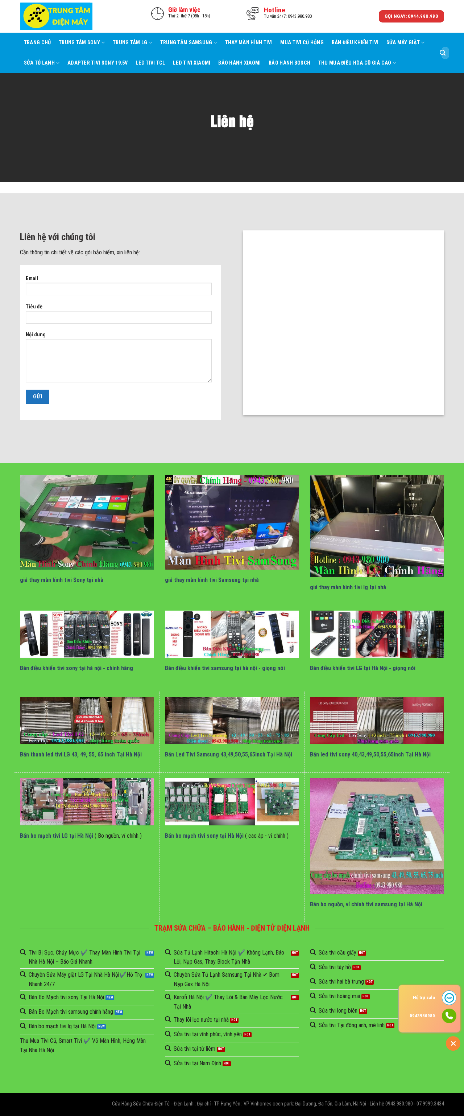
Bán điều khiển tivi (355, 43)
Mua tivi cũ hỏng (302, 43)
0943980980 (422, 1015)
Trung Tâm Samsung (186, 43)
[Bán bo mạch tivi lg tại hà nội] (87, 801)
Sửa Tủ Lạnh (39, 63)
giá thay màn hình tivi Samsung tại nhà (212, 580)
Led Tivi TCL (150, 63)
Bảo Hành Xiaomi (239, 63)
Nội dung (36, 335)
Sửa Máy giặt (403, 43)
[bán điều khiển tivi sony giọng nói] (87, 634)
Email (32, 278)
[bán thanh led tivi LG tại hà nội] (87, 720)
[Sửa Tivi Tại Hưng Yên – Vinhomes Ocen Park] (56, 16)
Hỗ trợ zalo (424, 997)
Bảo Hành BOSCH (289, 63)
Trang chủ (37, 43)
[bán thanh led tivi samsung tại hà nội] (232, 720)
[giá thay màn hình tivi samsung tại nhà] (232, 522)
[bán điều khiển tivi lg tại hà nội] (377, 634)
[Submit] (442, 53)
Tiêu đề (34, 307)
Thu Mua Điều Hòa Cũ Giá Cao (355, 63)
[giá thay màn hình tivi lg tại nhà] (377, 526)
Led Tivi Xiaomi (191, 63)
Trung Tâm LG (130, 43)
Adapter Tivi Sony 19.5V (97, 63)
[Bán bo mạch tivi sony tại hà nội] (232, 801)
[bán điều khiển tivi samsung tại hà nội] (232, 634)
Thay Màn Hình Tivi (249, 43)
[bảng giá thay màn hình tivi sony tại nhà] (87, 522)
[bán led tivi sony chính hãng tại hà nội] (377, 720)
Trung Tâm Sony (79, 43)
